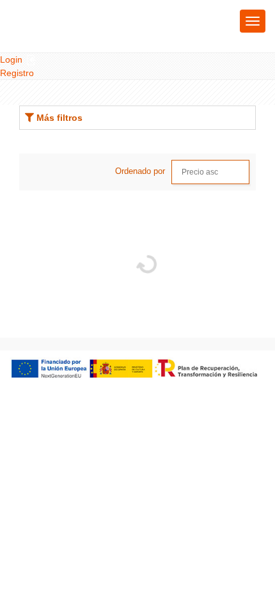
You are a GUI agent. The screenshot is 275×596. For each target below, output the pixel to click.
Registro (17, 73)
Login (12, 59)
